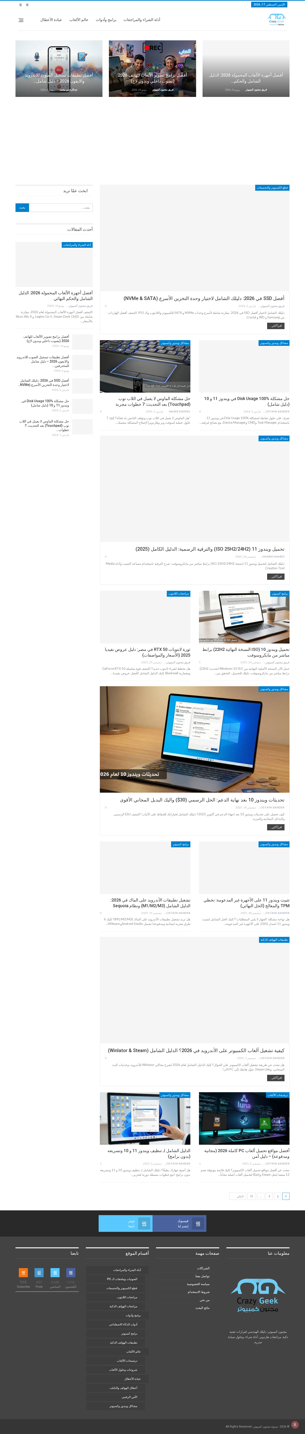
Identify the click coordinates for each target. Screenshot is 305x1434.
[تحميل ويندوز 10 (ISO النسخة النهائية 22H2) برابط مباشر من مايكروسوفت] (244, 617)
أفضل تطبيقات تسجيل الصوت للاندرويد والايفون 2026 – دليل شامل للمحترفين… (42, 361)
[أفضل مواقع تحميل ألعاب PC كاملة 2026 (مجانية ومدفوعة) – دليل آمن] (244, 1118)
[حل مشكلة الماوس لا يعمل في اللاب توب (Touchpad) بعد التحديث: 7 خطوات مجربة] (145, 366)
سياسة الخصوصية (198, 1284)
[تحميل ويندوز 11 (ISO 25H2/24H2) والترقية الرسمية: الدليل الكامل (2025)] (195, 489)
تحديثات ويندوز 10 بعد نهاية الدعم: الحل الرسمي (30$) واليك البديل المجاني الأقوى (202, 800)
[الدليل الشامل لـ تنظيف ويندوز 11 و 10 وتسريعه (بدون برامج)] (145, 1118)
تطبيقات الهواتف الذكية (274, 939)
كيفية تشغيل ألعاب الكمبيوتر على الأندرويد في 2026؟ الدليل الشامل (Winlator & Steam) (196, 1050)
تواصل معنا (202, 1276)
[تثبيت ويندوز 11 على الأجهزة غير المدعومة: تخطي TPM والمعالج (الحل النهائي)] (244, 867)
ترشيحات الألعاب (278, 1095)
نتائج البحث (202, 1308)
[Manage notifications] (295, 1425)
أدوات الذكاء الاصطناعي (123, 1324)
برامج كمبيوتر (280, 593)
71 (251, 1196)
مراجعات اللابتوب (178, 593)
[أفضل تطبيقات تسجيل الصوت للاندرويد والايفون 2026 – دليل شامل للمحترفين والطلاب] (59, 68)
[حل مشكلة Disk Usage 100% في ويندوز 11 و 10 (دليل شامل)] (244, 366)
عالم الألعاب (79, 19)
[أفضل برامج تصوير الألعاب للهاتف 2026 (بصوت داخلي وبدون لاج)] (152, 68)
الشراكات (203, 1268)
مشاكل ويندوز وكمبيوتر (274, 343)
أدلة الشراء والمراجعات (141, 19)
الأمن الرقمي (129, 1397)
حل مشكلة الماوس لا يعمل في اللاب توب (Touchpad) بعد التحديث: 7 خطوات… (44, 425)
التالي (240, 1196)
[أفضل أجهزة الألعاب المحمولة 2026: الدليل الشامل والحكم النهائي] (246, 68)
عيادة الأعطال (51, 19)
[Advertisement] (152, 137)
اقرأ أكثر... (276, 325)
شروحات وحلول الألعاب (123, 1369)
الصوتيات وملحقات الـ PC (122, 1279)
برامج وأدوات (106, 19)
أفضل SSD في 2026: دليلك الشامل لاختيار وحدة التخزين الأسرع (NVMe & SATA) (204, 298)
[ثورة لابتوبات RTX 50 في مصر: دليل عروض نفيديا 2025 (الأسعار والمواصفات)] (145, 617)
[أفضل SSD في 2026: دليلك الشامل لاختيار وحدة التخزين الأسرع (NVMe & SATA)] (195, 238)
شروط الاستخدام (199, 1292)
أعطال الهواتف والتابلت (123, 1388)
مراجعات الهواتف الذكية (123, 1306)
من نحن (205, 1300)
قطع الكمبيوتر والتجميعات (272, 187)
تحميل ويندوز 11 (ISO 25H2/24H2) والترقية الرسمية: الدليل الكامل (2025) (210, 549)
